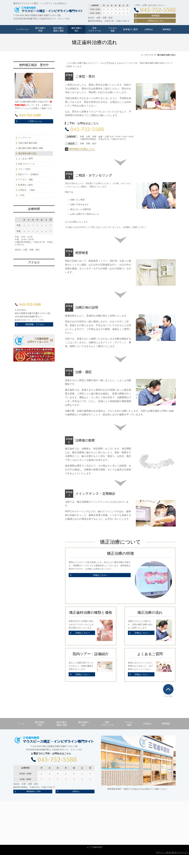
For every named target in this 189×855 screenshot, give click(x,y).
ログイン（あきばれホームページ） (172, 852)
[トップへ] (168, 689)
